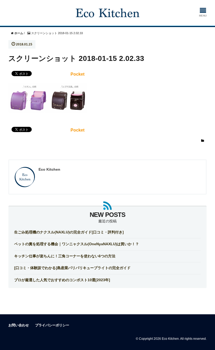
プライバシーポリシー (52, 325)
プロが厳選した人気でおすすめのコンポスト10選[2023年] (62, 280)
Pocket (77, 74)
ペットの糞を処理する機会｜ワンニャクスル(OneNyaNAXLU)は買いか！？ (76, 244)
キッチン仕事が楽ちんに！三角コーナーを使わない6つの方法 (64, 256)
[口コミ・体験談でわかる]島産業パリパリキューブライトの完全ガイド (72, 268)
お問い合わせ (18, 325)
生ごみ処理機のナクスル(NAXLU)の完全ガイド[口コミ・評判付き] (69, 232)
